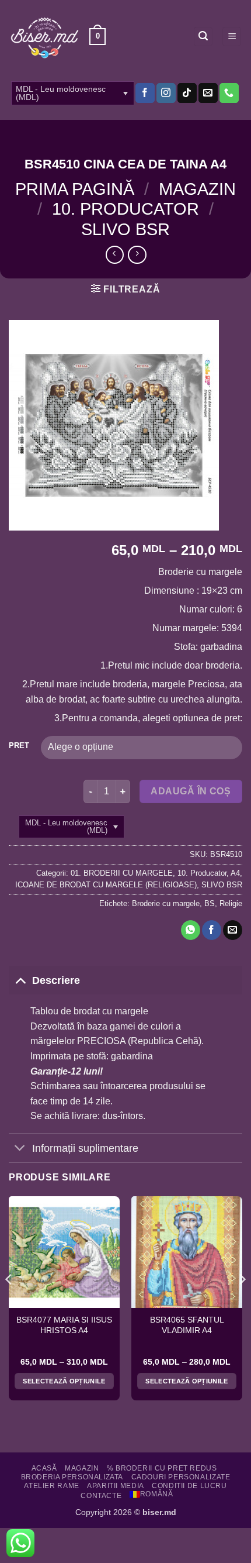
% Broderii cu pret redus (162, 1468)
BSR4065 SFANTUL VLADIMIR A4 (187, 1325)
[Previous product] (137, 255)
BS (209, 903)
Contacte (101, 1496)
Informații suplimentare (85, 1148)
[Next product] (115, 255)
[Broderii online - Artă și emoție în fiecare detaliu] (45, 37)
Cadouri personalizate (181, 1477)
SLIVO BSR (125, 229)
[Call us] (229, 93)
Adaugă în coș (191, 791)
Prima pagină (74, 189)
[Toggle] (20, 980)
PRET (19, 746)
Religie (230, 903)
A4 (235, 873)
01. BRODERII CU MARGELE (122, 873)
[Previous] (9, 1302)
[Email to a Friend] (232, 930)
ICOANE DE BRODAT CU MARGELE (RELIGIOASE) (106, 884)
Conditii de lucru (189, 1486)
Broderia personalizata (72, 1477)
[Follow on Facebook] (145, 93)
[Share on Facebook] (211, 930)
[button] (97, 36)
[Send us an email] (208, 93)
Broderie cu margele (166, 903)
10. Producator (125, 208)
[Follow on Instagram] (166, 93)
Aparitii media (115, 1486)
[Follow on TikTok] (187, 93)
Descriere (56, 980)
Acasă (44, 1468)
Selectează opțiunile (64, 1381)
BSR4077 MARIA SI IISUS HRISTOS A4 (64, 1325)
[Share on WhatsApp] (190, 930)
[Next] (242, 1302)
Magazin (197, 189)
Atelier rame (51, 1486)
